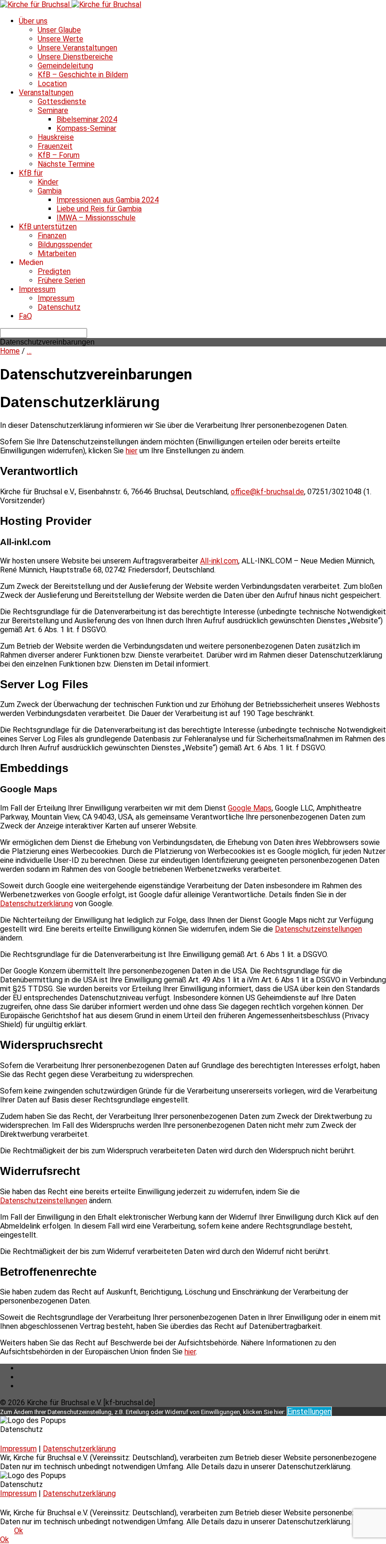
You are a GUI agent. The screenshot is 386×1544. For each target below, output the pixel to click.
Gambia (50, 190)
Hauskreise (56, 137)
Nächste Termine (66, 164)
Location (52, 83)
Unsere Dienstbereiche (75, 56)
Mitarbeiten (57, 253)
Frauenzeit (55, 146)
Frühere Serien (61, 280)
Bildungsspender (65, 244)
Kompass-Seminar (86, 128)
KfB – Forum (59, 155)
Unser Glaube (59, 29)
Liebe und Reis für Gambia (99, 208)
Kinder (48, 181)
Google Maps (250, 808)
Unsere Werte (60, 38)
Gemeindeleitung (65, 65)
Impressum (37, 289)
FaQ (25, 316)
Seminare (53, 110)
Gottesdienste (62, 101)
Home (10, 350)
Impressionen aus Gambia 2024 (107, 199)
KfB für (31, 173)
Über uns (33, 20)
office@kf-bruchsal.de (267, 491)
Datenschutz (59, 307)
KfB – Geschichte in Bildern (83, 74)
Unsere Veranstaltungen (77, 47)
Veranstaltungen (46, 92)
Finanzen (52, 235)
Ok (18, 1530)
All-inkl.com (219, 560)
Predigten (54, 271)
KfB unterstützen (48, 226)
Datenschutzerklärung (36, 903)
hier (131, 450)
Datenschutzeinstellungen (318, 929)
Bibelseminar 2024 (86, 119)
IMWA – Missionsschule (96, 217)
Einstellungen (309, 1411)
